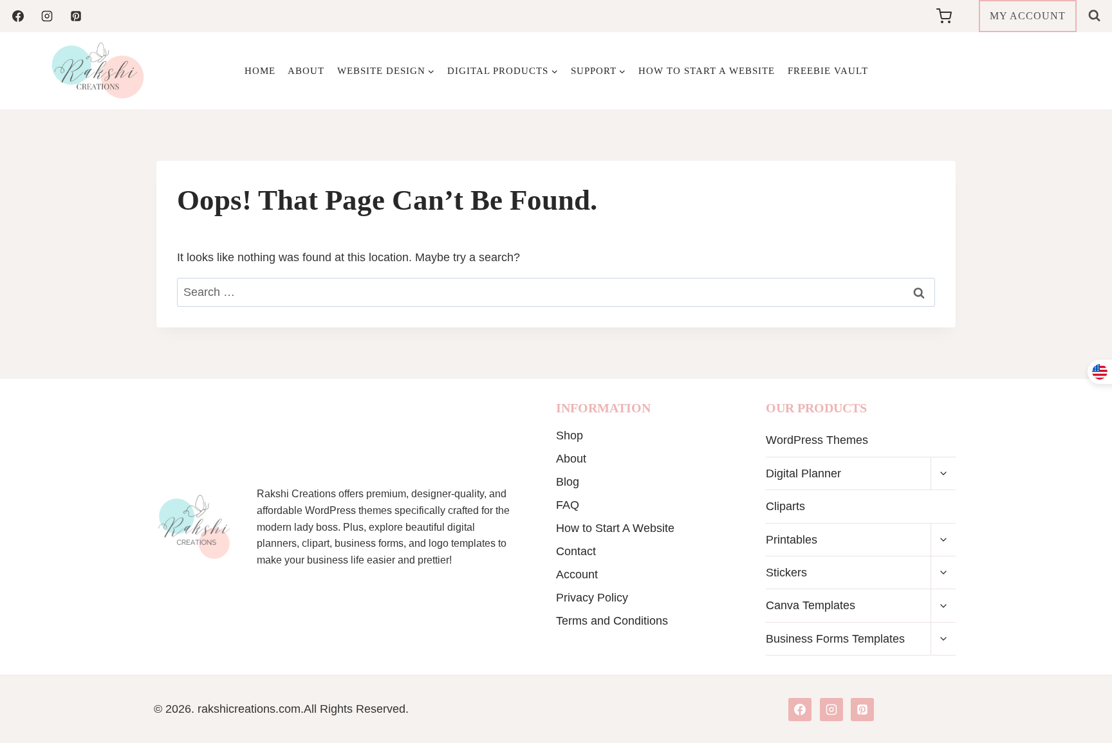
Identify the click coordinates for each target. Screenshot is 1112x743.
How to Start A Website (706, 71)
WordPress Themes (817, 440)
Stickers (786, 572)
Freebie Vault (828, 71)
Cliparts (785, 506)
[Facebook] (18, 16)
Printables (791, 539)
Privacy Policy (592, 597)
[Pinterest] (76, 16)
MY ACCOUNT (1028, 15)
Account (577, 574)
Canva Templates (810, 605)
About (306, 71)
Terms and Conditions (612, 620)
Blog (567, 481)
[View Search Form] (1094, 16)
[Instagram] (47, 16)
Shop (569, 435)
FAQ (567, 505)
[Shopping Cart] (954, 16)
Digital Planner (803, 473)
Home (260, 71)
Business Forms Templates (835, 638)
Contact (576, 551)
